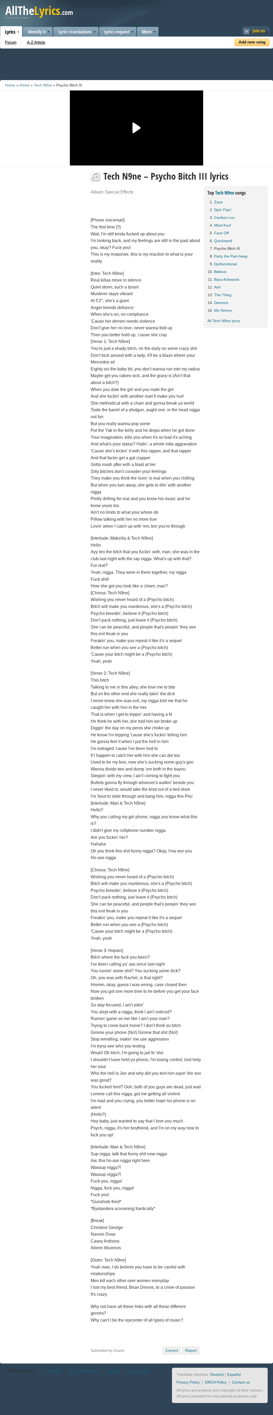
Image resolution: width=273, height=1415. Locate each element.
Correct (172, 1350)
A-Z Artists (36, 42)
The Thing (222, 295)
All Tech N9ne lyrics (223, 321)
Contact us (241, 1382)
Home (10, 85)
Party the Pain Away (231, 256)
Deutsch (217, 1374)
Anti (217, 287)
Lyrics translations (75, 32)
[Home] (39, 18)
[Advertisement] (136, 63)
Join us (258, 30)
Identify (112, 1371)
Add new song (252, 42)
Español (234, 1374)
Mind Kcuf (222, 225)
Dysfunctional (225, 264)
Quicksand (223, 241)
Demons (221, 303)
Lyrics (10, 32)
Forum (11, 42)
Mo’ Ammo (223, 310)
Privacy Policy (188, 1382)
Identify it (37, 32)
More (147, 32)
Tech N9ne (43, 85)
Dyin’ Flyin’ (223, 210)
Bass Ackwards (226, 279)
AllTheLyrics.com (21, 1371)
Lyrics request (117, 32)
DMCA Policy (216, 1382)
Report (191, 1350)
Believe (220, 272)
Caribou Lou (224, 217)
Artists (24, 85)
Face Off (221, 233)
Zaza (218, 202)
